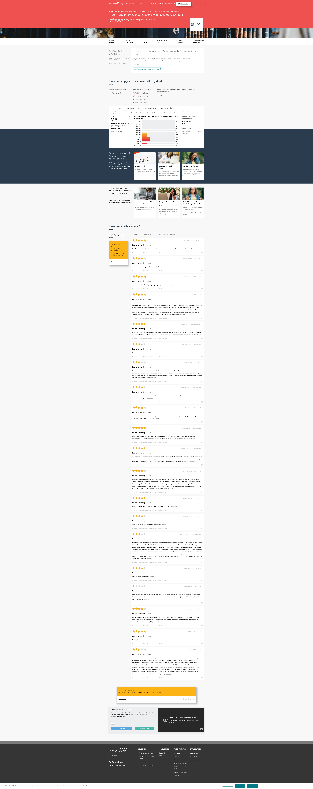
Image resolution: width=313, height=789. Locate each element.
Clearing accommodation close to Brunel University (124, 713)
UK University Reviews (146, 753)
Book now (122, 728)
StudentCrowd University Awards (147, 757)
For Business (199, 3)
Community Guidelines (146, 765)
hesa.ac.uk (193, 756)
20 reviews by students (115, 21)
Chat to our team (144, 728)
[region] (156, 786)
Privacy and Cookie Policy (180, 768)
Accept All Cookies (252, 786)
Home (111, 11)
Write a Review (184, 4)
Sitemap (176, 775)
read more (136, 64)
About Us (177, 753)
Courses (130, 11)
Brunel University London (120, 11)
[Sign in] (174, 4)
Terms (176, 760)
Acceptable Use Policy (181, 763)
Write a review (115, 262)
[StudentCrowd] (113, 3)
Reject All (240, 786)
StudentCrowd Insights (163, 754)
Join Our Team (179, 756)
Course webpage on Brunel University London (146, 69)
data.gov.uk (194, 753)
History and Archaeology (140, 11)
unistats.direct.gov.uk (197, 760)
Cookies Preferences (180, 772)
